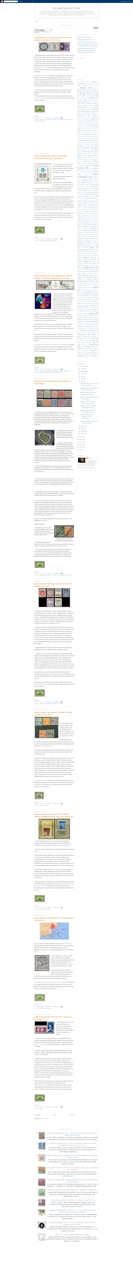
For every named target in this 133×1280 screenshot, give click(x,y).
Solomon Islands (93, 303)
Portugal (89, 277)
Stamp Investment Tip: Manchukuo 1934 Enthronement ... (86, 416)
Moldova (79, 234)
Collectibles (88, 132)
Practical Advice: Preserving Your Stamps (72, 1235)
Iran (41, 1108)
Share (36, 116)
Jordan (85, 207)
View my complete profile (85, 467)
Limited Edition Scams (91, 219)
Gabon (89, 172)
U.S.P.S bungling (81, 342)
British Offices (87, 113)
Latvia (84, 215)
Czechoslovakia (95, 142)
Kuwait (94, 211)
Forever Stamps (83, 163)
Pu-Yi (91, 283)
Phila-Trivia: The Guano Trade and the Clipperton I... (89, 398)
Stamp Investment (93, 319)
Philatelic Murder (93, 273)
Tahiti (97, 327)
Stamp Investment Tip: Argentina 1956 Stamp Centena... (89, 389)
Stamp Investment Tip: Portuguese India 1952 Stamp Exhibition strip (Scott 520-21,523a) (53, 38)
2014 (80, 364)
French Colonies (64, 371)
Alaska (95, 83)
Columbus (83, 136)
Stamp (97, 315)
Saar (78, 295)
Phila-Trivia (69, 575)
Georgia (94, 177)
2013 (80, 437)
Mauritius (86, 228)
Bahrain (85, 99)
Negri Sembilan (87, 240)
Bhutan (91, 105)
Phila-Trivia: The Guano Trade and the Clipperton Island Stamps (52, 382)
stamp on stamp (39, 120)
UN (94, 342)
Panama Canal (95, 261)
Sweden (97, 325)
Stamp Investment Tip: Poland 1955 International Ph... (88, 411)
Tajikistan (87, 329)
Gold (87, 184)
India (97, 196)
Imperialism (79, 196)
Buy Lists (79, 119)
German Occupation (87, 179)
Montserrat (85, 236)
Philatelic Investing (87, 269)
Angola (97, 85)
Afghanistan (94, 82)
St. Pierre (91, 315)
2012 (80, 439)
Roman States (80, 292)
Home (36, 21)
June (82, 379)
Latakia (78, 215)
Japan (90, 205)
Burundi (83, 117)
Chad (96, 124)
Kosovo (88, 211)
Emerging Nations (87, 153)
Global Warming (80, 184)
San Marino (96, 295)
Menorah (79, 230)
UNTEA (82, 346)
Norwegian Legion (81, 255)
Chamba (86, 126)
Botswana (89, 107)
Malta (78, 226)
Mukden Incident (64, 943)
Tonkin (78, 332)
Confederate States (88, 138)
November (84, 366)
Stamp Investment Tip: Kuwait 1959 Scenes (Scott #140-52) (72, 1200)
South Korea (81, 307)
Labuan (86, 213)
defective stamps (93, 144)
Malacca (95, 223)
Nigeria (60, 703)
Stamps (88, 323)
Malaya (79, 225)
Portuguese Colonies (47, 119)
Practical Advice (82, 281)
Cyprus (88, 142)
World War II (94, 352)
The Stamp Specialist (40, 213)
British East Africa (90, 109)
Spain (81, 311)
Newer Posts (37, 1115)
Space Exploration (45, 372)
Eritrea (95, 153)
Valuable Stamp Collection (91, 348)
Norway (94, 253)
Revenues (89, 290)
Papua (80, 263)
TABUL (92, 327)
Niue (96, 251)
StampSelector (66, 8)
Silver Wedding (92, 301)
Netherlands (80, 242)
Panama (46, 805)
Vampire (79, 350)
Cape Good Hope (89, 121)
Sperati (86, 313)
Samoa (89, 295)
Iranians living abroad (40, 1044)
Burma (78, 117)
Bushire (89, 117)
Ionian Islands (96, 200)
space (87, 309)
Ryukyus (95, 293)
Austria (84, 95)
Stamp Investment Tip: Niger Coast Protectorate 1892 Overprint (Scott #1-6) (53, 584)
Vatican (85, 350)
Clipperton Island (58, 575)
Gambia (95, 172)
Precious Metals (95, 281)
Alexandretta (85, 85)
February (83, 431)
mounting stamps (93, 236)
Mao (91, 226)
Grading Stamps (95, 184)
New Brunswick (91, 243)
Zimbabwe (88, 356)
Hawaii (85, 190)
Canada (93, 119)
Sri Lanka (79, 315)
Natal (80, 240)
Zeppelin (80, 356)
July (82, 376)
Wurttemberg (80, 354)
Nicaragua (92, 249)
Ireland (85, 202)
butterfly (95, 117)
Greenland (85, 188)
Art (80, 94)
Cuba (95, 140)
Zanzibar (95, 354)
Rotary (78, 293)
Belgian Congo (81, 103)
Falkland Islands (82, 157)
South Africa (93, 305)
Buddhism (79, 115)
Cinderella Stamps (46, 575)
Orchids (79, 259)
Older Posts (71, 1115)
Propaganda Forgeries (83, 283)
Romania (87, 292)
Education (79, 151)
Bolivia (82, 107)
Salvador (83, 295)
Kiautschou (86, 209)
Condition (81, 138)
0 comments (55, 117)
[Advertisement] (49, 138)
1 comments (55, 369)
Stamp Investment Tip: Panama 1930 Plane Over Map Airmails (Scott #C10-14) (53, 713)
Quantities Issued (86, 285)
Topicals (93, 332)
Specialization (80, 313)
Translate (47, 32)
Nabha (91, 238)
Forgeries (91, 163)
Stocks (93, 323)
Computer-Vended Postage (93, 136)
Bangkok (79, 101)
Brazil (95, 107)
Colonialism (94, 134)
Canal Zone (80, 121)
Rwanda (89, 293)
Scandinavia (89, 297)
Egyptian (95, 151)
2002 (80, 449)
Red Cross (86, 287)
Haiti (80, 190)
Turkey (85, 336)
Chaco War (90, 124)
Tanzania (92, 329)
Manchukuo (47, 1008)
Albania (79, 85)
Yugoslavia (87, 354)
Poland (48, 909)
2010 (80, 444)
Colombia (86, 134)
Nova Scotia (89, 255)
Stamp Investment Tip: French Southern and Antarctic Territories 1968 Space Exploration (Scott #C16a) (53, 276)
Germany (84, 181)
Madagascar (88, 223)
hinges (80, 192)
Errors (78, 155)
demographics (80, 146)
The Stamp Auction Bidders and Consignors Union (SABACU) (50, 344)
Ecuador (94, 149)
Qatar (80, 285)
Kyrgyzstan (79, 213)
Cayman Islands (87, 123)
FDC (85, 159)
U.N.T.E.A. (88, 338)
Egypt (89, 151)
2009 (80, 447)
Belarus (95, 101)
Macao (81, 223)
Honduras (85, 192)
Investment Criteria (87, 200)
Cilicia (95, 128)
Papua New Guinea (90, 263)
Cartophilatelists (47, 746)
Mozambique (80, 238)
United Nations (94, 344)
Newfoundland (81, 250)
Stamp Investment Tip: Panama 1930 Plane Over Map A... (88, 407)
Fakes (95, 155)
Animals (83, 87)
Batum (90, 101)
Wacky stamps (86, 352)
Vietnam (79, 352)
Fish (85, 161)
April (82, 426)
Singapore (79, 303)
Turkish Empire (93, 336)
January (83, 434)
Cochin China (80, 132)
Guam (90, 188)
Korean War (80, 211)
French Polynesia (82, 172)
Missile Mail (94, 232)
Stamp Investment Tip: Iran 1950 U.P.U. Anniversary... (89, 422)
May (82, 381)
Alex (89, 457)
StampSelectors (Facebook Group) (86, 42)
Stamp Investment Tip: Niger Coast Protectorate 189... (88, 402)
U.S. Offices (80, 340)
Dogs (88, 146)
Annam (94, 88)
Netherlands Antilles (91, 242)
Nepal (95, 240)
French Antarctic (52, 371)
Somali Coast (80, 305)
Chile (91, 126)
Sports (92, 313)
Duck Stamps (86, 148)
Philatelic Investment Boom (90, 271)
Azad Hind (82, 98)
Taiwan (80, 329)
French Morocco (95, 170)
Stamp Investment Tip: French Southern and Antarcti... (88, 393)
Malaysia (95, 224)
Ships (97, 299)
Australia (88, 94)
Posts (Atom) (45, 1118)
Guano (60, 414)
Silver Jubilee (82, 301)
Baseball (85, 101)
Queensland (94, 285)
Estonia (84, 155)
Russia (83, 294)
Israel (91, 202)
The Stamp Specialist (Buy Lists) (85, 39)
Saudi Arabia (82, 297)
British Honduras (86, 111)
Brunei (95, 113)
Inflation (95, 198)
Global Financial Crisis (92, 182)
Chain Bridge (80, 126)
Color (78, 136)
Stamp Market (80, 321)
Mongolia (91, 234)
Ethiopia (90, 155)
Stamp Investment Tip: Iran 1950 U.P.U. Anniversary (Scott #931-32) (53, 1018)
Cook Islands (80, 140)
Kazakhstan (93, 207)
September (84, 371)
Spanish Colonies (91, 311)
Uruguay (88, 346)
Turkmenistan (80, 338)
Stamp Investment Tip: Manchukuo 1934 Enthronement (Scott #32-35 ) (54, 919)
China (97, 127)
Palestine (79, 261)
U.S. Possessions (91, 340)
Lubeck (90, 221)
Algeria (92, 85)
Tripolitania (93, 334)
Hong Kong (91, 192)
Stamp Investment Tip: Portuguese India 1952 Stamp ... (89, 384)
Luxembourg (96, 221)
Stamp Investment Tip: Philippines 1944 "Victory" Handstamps (72, 1190)
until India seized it (43, 67)
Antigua (87, 90)
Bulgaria (95, 115)
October (83, 369)
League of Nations (92, 215)
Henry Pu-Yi (47, 950)
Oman (95, 257)
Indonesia (88, 198)
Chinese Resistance (85, 128)
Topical (85, 332)
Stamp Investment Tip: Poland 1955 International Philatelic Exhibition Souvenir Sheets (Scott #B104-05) (53, 815)
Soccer (86, 303)
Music (86, 238)
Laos (96, 213)
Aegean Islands (85, 82)
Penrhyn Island (94, 265)
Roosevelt (95, 292)
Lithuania (79, 221)
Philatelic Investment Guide (84, 37)
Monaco (85, 234)
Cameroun (86, 119)
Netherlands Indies (81, 243)
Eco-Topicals (95, 148)
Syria (87, 327)
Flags (90, 161)
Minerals (88, 232)
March (83, 428)
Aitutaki (90, 83)
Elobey (78, 153)
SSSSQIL (85, 315)
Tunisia (79, 336)
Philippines (86, 275)
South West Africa (93, 307)
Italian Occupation (87, 204)
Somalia (86, 305)
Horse (97, 192)
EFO (84, 151)
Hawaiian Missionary (94, 190)
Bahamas (79, 99)
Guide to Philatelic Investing (42, 98)
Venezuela (93, 350)
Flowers (42, 909)
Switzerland (81, 327)
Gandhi (79, 174)
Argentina (43, 240)
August (83, 374)
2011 (80, 442)
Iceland (95, 194)
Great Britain (93, 186)
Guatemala (96, 188)
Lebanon (79, 217)
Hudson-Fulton (82, 194)
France (97, 163)
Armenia (96, 92)
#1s (78, 82)
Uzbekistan (79, 348)
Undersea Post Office (82, 344)
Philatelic (79, 269)
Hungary (89, 194)
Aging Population (81, 83)
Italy (80, 205)
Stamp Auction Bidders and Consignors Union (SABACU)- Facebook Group (87, 45)
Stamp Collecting (81, 319)
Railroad (79, 287)
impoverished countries (89, 196)
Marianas (79, 228)
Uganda (89, 342)
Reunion (83, 290)
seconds (80, 299)
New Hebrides (87, 245)
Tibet (96, 330)
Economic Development (84, 149)
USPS (96, 346)
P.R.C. (94, 259)
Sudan (85, 325)
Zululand (94, 356)
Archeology (94, 90)
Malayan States (87, 224)
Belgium (89, 103)
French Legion (85, 170)
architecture (80, 92)
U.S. (94, 338)
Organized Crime (87, 259)
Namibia (97, 238)
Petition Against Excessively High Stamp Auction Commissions (86, 51)
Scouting (96, 297)
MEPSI (84, 230)
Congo (96, 138)
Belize (95, 103)
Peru (78, 267)
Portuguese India (44, 75)
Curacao (83, 142)
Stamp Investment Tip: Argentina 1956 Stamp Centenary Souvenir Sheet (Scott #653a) (50, 157)
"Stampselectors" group (40, 553)
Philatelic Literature (81, 273)
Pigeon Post (94, 275)
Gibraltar (83, 182)
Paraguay (79, 265)
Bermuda (85, 105)
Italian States (96, 204)
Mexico (91, 230)
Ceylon (84, 124)
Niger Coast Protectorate (48, 703)
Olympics (86, 257)
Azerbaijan (91, 98)
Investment (79, 200)
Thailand (83, 330)
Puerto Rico (96, 283)
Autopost (90, 95)
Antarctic (43, 371)
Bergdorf (79, 105)
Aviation (96, 96)
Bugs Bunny (87, 115)
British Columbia (80, 109)
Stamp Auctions (83, 317)
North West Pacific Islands (83, 253)
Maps (41, 805)
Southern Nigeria (80, 309)
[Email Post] (61, 117)
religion (69, 119)
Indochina (82, 198)
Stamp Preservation (81, 323)
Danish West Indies (83, 144)
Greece (78, 188)
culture (78, 142)
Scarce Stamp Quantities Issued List (86, 48)
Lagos (91, 213)
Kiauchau (79, 209)
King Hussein (94, 209)
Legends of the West (88, 217)
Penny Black (86, 265)
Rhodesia (95, 290)
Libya (95, 217)
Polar (36, 372)
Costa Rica (89, 140)
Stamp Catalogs (93, 317)
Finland (93, 159)
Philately (79, 275)
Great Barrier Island (83, 186)
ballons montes (93, 99)
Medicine (93, 228)
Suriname (91, 325)
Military (83, 232)
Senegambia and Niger (89, 299)
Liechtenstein (80, 219)
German (79, 179)
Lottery (84, 221)
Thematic (90, 330)
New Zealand (89, 247)
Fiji (88, 159)
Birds (41, 1008)
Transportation (57, 372)
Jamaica (85, 205)
